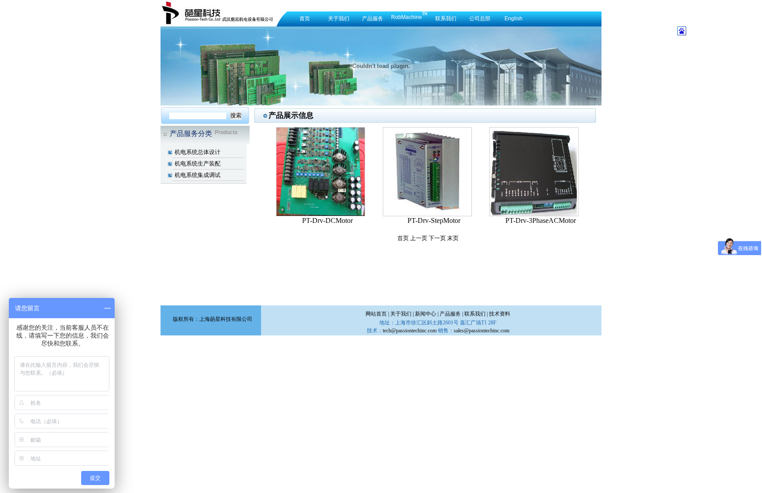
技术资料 (499, 314)
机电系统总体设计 (197, 152)
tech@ (410, 330)
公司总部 (479, 18)
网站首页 (376, 314)
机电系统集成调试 (197, 175)
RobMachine (406, 17)
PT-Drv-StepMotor (433, 220)
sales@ (481, 330)
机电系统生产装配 (197, 163)
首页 (304, 18)
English (513, 18)
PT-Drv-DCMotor (327, 220)
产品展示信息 (291, 115)
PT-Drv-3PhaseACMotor (540, 220)
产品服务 (372, 18)
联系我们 (445, 18)
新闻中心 (425, 314)
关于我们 (338, 18)
